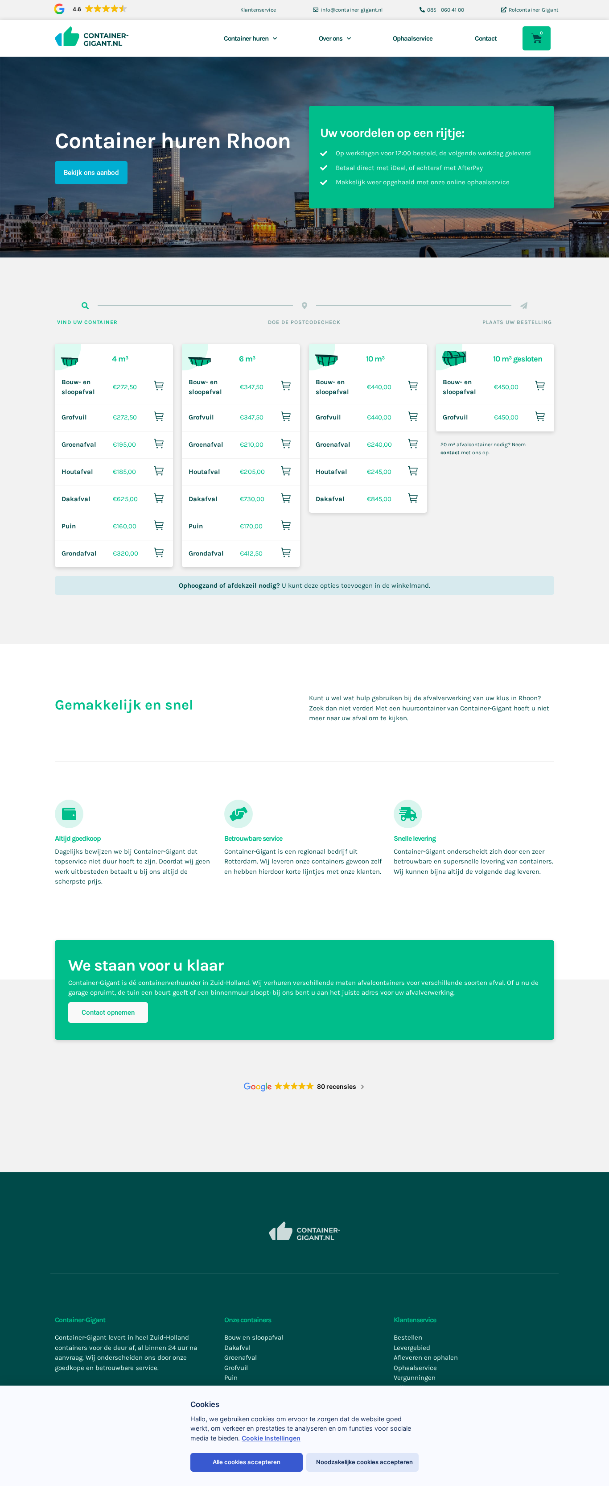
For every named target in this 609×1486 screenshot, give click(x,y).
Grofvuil (74, 417)
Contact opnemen (108, 1013)
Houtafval (77, 472)
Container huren (246, 38)
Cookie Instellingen (271, 1438)
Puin (69, 526)
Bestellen (408, 1337)
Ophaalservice (412, 38)
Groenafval (79, 444)
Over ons (330, 38)
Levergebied (412, 1348)
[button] (89, 9)
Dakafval (76, 499)
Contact (486, 38)
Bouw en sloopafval (253, 1337)
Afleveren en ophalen (426, 1357)
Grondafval (79, 553)
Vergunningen (415, 1378)
